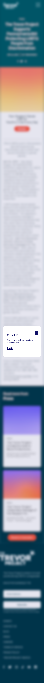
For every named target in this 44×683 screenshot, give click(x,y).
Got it (10, 348)
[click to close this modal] (36, 333)
